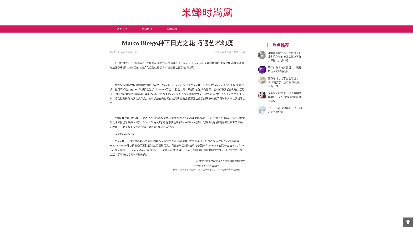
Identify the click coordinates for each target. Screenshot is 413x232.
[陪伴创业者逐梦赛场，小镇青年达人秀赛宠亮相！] (262, 73)
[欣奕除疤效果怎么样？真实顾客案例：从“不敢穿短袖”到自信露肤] (262, 99)
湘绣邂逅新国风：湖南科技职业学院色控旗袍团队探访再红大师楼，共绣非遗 (284, 56)
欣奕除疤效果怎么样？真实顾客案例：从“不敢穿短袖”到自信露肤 (284, 97)
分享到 (199, 161)
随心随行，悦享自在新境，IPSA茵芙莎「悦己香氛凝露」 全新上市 (285, 82)
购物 (236, 52)
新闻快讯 (147, 29)
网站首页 (122, 29)
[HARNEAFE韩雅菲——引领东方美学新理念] (262, 113)
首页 (229, 52)
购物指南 (172, 29)
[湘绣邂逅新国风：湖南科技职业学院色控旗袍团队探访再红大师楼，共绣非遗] (262, 58)
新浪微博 (206, 161)
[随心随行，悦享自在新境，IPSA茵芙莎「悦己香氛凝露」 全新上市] (262, 84)
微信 (219, 161)
